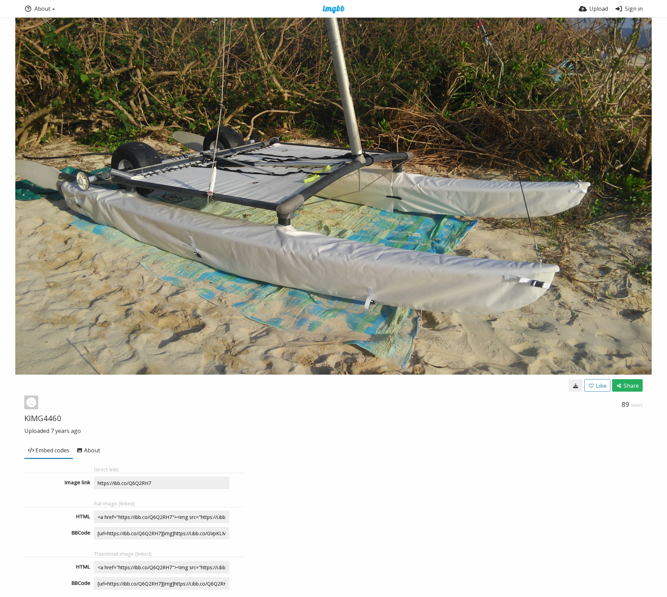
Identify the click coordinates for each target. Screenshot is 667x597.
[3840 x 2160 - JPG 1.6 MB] (576, 385)
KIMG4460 (42, 418)
